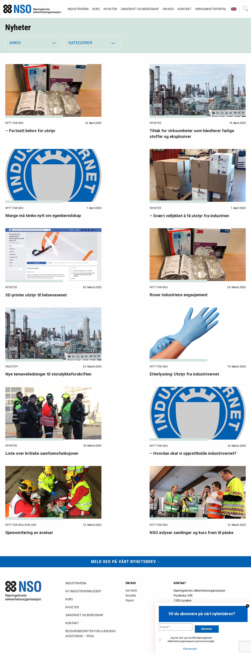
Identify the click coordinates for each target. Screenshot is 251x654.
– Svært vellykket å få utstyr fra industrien (189, 215)
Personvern (190, 648)
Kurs (96, 9)
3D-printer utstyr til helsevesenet (36, 295)
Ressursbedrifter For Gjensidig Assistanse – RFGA (90, 633)
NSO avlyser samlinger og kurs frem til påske (191, 532)
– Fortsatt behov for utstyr (30, 130)
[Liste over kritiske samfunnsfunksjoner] (53, 413)
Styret (130, 600)
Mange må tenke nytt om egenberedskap (43, 215)
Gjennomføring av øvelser (29, 532)
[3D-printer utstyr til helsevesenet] (53, 254)
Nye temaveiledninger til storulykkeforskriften (48, 374)
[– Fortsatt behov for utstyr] (53, 90)
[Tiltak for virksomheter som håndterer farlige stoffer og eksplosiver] (198, 90)
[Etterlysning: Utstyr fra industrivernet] (198, 333)
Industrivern (78, 9)
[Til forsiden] (32, 9)
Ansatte (131, 595)
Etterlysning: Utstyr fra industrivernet (184, 374)
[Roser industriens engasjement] (198, 254)
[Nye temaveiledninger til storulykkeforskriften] (53, 333)
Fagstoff (11, 366)
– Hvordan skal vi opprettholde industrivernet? (193, 453)
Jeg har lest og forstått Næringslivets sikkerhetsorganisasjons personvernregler (191, 639)
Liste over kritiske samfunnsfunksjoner (42, 453)
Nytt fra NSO (14, 123)
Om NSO (168, 9)
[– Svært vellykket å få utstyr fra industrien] (198, 175)
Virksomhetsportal (210, 9)
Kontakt (184, 9)
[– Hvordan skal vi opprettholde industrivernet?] (198, 413)
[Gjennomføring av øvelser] (53, 492)
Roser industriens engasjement (178, 294)
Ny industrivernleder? (83, 591)
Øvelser (30, 525)
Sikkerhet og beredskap (140, 9)
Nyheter (110, 9)
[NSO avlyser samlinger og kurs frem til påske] (198, 492)
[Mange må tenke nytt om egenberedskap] (53, 175)
